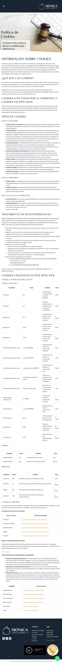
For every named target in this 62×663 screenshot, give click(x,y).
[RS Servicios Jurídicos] (53, 650)
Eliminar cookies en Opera (30, 610)
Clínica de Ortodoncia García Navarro (19, 661)
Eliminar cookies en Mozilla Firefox (33, 602)
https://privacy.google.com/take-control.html (35, 527)
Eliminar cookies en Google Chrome (33, 590)
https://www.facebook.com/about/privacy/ (34, 519)
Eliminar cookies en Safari (30, 606)
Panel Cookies (6, 552)
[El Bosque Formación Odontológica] (35, 650)
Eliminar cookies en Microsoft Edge (33, 594)
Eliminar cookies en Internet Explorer (34, 598)
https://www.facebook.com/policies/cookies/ (35, 523)
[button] (57, 658)
